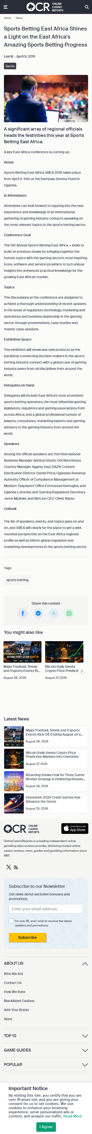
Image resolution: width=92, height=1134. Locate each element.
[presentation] (81, 671)
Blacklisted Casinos (19, 1001)
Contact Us (13, 983)
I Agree (46, 1126)
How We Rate (14, 992)
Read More (72, 1116)
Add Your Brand (16, 1010)
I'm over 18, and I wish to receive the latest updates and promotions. (43, 923)
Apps (8, 1019)
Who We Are (13, 974)
